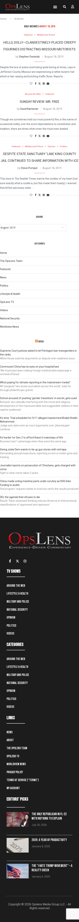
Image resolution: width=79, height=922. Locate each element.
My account (13, 788)
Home (3, 18)
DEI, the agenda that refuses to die (20, 497)
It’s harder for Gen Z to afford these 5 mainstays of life (31, 437)
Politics (4, 285)
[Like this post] (31, 84)
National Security (10, 318)
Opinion (11, 617)
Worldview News (9, 326)
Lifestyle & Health (10, 293)
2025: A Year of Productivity (49, 840)
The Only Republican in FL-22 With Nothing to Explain (49, 816)
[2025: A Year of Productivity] (18, 845)
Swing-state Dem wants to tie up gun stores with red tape (33, 449)
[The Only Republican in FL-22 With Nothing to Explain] (18, 819)
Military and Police (18, 602)
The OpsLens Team (11, 260)
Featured (5, 269)
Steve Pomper (29, 168)
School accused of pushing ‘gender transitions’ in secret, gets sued (38, 398)
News (3, 277)
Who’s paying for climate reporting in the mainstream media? (35, 382)
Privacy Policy (15, 772)
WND (41, 341)
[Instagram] (25, 561)
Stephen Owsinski (29, 56)
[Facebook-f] (10, 561)
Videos (4, 310)
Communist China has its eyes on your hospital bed (29, 366)
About (10, 740)
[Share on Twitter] (39, 84)
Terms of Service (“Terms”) (23, 780)
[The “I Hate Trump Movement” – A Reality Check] (18, 871)
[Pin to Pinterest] (44, 84)
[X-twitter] (17, 561)
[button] (55, 7)
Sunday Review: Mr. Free (39, 102)
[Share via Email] (48, 84)
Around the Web (16, 586)
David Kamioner (29, 108)
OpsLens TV (7, 301)
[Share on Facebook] (35, 84)
